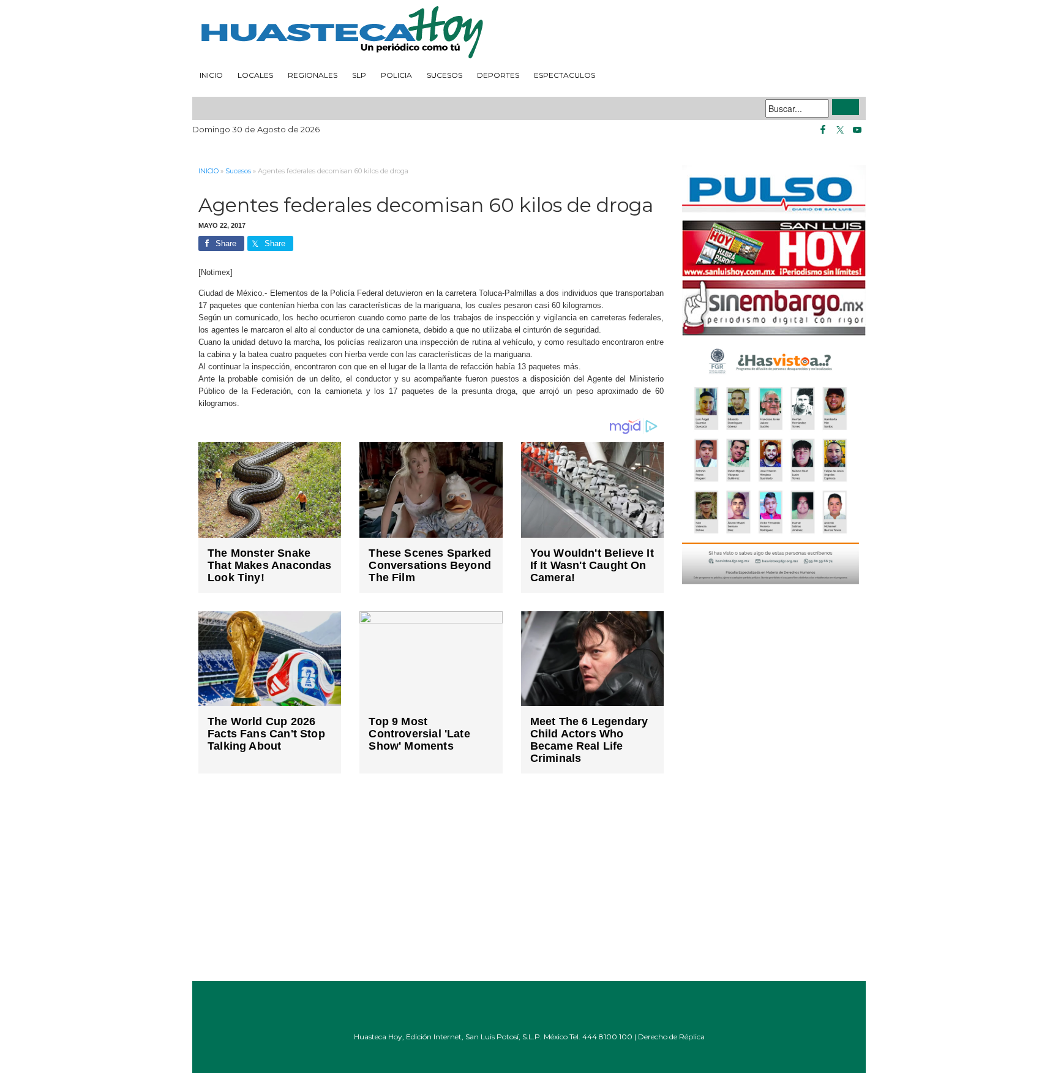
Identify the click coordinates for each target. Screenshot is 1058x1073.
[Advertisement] (431, 886)
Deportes (498, 75)
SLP (359, 75)
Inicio (211, 75)
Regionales (312, 75)
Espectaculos (564, 75)
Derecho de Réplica (671, 1036)
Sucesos (444, 75)
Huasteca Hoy (529, 33)
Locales (255, 75)
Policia (396, 75)
